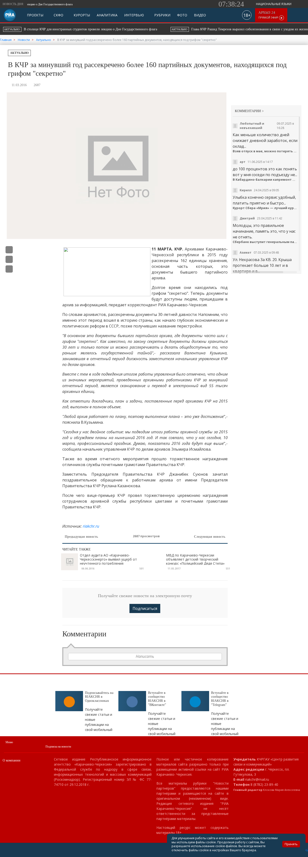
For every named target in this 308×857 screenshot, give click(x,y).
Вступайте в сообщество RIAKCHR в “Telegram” (220, 699)
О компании (11, 760)
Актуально (19, 53)
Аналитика (107, 15)
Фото (182, 15)
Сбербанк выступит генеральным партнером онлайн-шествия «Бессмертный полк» (265, 242)
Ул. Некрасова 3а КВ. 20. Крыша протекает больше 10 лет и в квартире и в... (262, 265)
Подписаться (145, 608)
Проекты (35, 15)
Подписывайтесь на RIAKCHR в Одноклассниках (99, 697)
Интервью (134, 15)
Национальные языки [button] (274, 4)
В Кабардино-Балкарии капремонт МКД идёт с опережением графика (265, 180)
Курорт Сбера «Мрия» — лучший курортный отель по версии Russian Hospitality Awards (265, 208)
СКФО (58, 15)
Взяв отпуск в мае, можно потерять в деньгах (265, 151)
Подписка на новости (58, 746)
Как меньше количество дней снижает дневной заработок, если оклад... (265, 140)
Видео (200, 15)
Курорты (81, 15)
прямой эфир (268, 15)
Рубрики (161, 15)
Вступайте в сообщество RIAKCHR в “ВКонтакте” (157, 699)
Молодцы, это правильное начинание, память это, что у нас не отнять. (264, 231)
